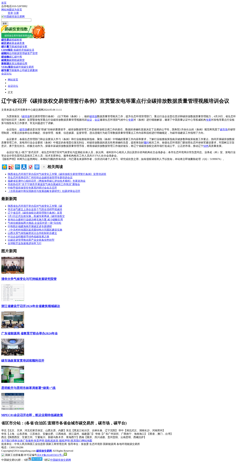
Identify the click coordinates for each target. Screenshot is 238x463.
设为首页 (17, 9)
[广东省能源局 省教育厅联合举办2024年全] (12, 327)
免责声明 (39, 440)
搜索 (5, 23)
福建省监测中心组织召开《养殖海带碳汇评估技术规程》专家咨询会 (46, 181)
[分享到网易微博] (30, 166)
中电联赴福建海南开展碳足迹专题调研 (30, 226)
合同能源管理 (17, 53)
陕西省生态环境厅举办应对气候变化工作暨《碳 (35, 206)
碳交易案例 (31, 70)
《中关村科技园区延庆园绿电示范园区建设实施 (35, 229)
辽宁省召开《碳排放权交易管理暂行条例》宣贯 (35, 212)
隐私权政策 (52, 440)
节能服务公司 (17, 70)
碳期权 (13, 60)
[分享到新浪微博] (11, 166)
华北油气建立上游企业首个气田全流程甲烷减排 (35, 209)
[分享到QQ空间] (4, 166)
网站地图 (6, 9)
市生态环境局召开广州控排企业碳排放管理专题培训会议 (40, 177)
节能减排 (14, 46)
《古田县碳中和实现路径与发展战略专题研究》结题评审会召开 (44, 191)
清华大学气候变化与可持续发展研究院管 (29, 279)
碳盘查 (21, 43)
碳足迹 (5, 43)
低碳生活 (29, 50)
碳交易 (5, 39)
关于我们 (6, 440)
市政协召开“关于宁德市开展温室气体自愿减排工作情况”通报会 (44, 184)
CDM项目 (7, 50)
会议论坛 (6, 73)
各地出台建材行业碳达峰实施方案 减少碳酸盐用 (35, 219)
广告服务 (28, 440)
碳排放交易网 (44, 450)
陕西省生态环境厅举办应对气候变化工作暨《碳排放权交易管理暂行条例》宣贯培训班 (57, 174)
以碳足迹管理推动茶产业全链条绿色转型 (31, 240)
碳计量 (5, 46)
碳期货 (21, 60)
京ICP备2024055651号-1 (50, 455)
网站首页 (13, 79)
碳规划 (5, 60)
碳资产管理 (31, 53)
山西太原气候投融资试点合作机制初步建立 (32, 233)
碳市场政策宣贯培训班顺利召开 (22, 360)
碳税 (11, 39)
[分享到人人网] (24, 166)
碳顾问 (5, 53)
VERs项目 (7, 66)
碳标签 (18, 39)
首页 (3, 2)
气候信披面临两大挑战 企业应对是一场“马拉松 (34, 223)
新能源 (5, 63)
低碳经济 (18, 50)
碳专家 (23, 46)
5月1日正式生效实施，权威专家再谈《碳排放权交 (36, 216)
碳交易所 (28, 66)
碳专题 (5, 70)
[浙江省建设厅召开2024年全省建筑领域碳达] (12, 300)
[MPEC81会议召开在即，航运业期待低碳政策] (12, 409)
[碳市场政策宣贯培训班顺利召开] (12, 354)
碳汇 (11, 56)
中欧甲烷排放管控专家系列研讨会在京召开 (32, 187)
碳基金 (13, 43)
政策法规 (14, 63)
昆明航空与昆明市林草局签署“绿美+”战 (28, 388)
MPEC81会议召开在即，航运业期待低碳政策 (32, 415)
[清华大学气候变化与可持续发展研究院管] (12, 273)
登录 (10, 13)
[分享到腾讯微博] (17, 166)
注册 (16, 13)
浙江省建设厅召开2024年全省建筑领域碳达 (30, 306)
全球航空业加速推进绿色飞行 (24, 243)
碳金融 (5, 56)
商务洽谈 (17, 440)
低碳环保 (18, 66)
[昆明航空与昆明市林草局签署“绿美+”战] (12, 382)
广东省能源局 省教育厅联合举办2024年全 (29, 333)
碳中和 (18, 56)
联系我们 (76, 440)
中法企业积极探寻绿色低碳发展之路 (28, 236)
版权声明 (64, 440)
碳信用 (23, 63)
